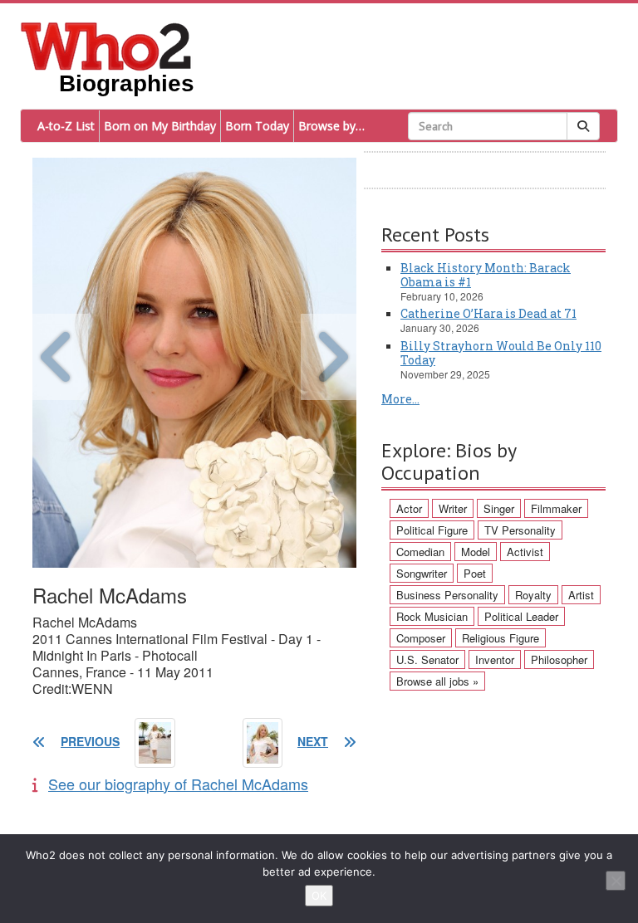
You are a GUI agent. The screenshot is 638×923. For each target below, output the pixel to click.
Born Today (257, 126)
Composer (420, 638)
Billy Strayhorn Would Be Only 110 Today (500, 353)
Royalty (533, 595)
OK (319, 895)
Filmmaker (556, 508)
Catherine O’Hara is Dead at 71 (488, 313)
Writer (453, 508)
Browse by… (331, 126)
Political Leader (521, 616)
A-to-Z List (66, 126)
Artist (581, 595)
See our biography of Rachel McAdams (178, 783)
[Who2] (106, 45)
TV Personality (520, 530)
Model (475, 551)
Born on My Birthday (160, 126)
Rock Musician (432, 616)
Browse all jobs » (437, 681)
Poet (475, 573)
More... (400, 399)
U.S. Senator (427, 659)
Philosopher (559, 659)
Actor (409, 508)
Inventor (494, 659)
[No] (616, 881)
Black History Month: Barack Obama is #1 (485, 275)
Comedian (420, 551)
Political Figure (432, 530)
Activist (525, 551)
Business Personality (447, 595)
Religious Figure (500, 638)
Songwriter (421, 573)
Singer (498, 508)
